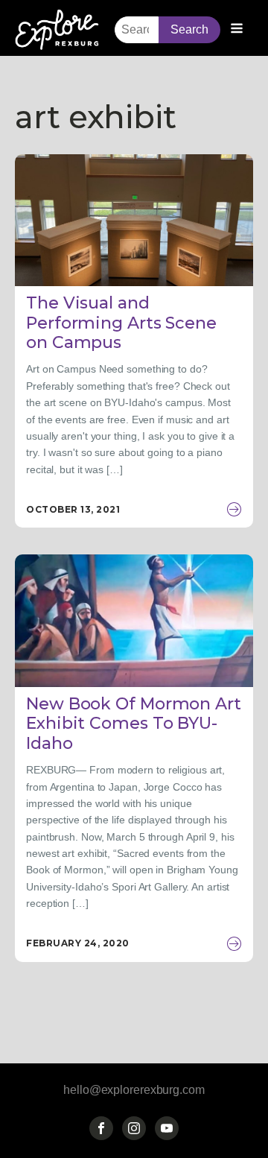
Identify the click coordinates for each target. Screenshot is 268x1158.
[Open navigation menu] (237, 30)
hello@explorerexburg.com (134, 1089)
